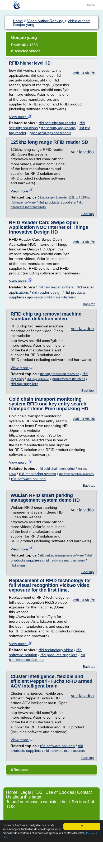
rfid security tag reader (57, 123)
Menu (91, 5)
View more (18, 117)
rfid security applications (58, 128)
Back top (87, 214)
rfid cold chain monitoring (57, 469)
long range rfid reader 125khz (59, 197)
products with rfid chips (68, 379)
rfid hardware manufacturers (64, 560)
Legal (25, 792)
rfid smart (18, 565)
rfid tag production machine (59, 374)
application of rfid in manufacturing (52, 297)
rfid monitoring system (37, 474)
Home (11, 792)
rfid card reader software (56, 287)
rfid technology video (56, 650)
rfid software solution (28, 479)
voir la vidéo (84, 73)
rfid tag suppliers (24, 384)
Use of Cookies (59, 792)
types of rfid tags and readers (50, 133)
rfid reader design (47, 292)
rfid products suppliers (57, 202)
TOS (38, 792)
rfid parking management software (62, 555)
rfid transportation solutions (76, 474)
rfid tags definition (38, 379)
